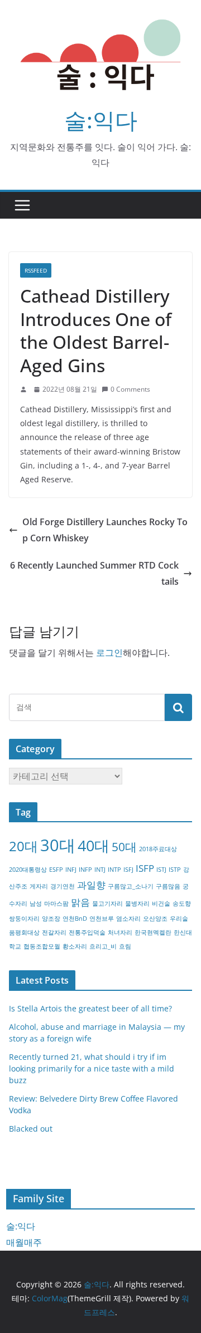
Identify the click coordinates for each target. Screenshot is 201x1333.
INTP (114, 869)
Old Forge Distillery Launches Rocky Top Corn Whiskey (105, 530)
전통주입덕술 (87, 932)
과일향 (91, 884)
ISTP (175, 869)
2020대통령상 (28, 869)
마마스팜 (56, 903)
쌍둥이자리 (24, 918)
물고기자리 (107, 903)
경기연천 (62, 886)
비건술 (161, 903)
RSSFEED (36, 270)
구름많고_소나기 (131, 886)
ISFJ (128, 869)
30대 (57, 845)
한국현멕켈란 (153, 932)
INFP (85, 869)
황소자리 (75, 946)
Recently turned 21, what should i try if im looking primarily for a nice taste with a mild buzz (91, 1068)
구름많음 (168, 886)
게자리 (39, 886)
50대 (124, 847)
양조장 (51, 918)
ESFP (56, 869)
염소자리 (128, 918)
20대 (23, 846)
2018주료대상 (158, 849)
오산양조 (155, 918)
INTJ (100, 869)
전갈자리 (54, 932)
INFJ (70, 869)
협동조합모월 (41, 946)
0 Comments (130, 389)
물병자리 (137, 903)
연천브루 (101, 918)
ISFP (145, 868)
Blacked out (30, 1128)
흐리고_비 (103, 946)
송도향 (182, 903)
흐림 (125, 946)
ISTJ (161, 869)
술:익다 (100, 120)
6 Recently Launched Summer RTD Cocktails (94, 573)
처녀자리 (120, 932)
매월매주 (24, 1242)
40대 (93, 845)
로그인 (109, 652)
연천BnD (75, 918)
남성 (36, 903)
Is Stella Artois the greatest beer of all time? (90, 1008)
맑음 (80, 902)
